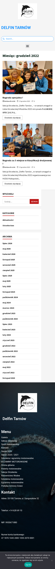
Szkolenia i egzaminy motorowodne (17, 458)
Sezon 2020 (6, 451)
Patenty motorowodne (11, 469)
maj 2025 (6, 281)
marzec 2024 (8, 308)
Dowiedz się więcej (14, 117)
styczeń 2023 (8, 340)
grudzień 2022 (9, 345)
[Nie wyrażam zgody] (52, 560)
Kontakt (4, 448)
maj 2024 (6, 302)
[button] (27, 46)
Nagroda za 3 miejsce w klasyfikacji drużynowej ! (27, 140)
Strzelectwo (8, 225)
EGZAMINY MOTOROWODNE (14, 461)
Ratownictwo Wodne (10, 475)
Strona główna (7, 465)
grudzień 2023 (9, 313)
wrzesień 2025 (9, 265)
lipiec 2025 (7, 275)
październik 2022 (10, 351)
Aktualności (9, 91)
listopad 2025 (9, 259)
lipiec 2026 (7, 243)
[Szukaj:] (16, 201)
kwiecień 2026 (9, 254)
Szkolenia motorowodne (12, 479)
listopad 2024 (9, 292)
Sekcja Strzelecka (9, 472)
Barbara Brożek (9, 101)
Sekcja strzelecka (9, 441)
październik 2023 (10, 319)
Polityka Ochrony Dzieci (12, 486)
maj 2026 (6, 248)
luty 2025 (7, 286)
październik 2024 (10, 297)
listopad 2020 (9, 378)
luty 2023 (7, 335)
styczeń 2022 (8, 372)
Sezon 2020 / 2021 (10, 455)
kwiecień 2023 (9, 329)
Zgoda (28, 565)
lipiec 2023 (7, 324)
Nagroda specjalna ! (27, 77)
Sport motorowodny (10, 444)
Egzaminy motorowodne (12, 482)
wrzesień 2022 (9, 356)
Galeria (4, 437)
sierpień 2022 (8, 362)
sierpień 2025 (8, 270)
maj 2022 (6, 367)
